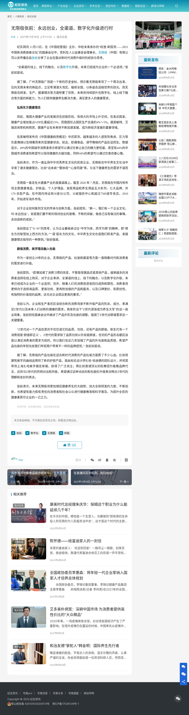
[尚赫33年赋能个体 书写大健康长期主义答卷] (147, 109)
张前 (35, 57)
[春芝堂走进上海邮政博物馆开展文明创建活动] (147, 126)
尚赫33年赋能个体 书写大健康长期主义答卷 (168, 108)
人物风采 (18, 542)
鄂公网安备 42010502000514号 (31, 703)
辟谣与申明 (157, 5)
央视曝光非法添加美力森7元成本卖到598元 (168, 90)
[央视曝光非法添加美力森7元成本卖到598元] (147, 91)
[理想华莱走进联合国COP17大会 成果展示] (147, 198)
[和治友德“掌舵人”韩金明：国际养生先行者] (28, 653)
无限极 (102, 52)
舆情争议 (47, 5)
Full (13, 36)
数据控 (125, 5)
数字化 (67, 67)
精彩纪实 (140, 5)
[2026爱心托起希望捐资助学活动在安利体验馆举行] (147, 216)
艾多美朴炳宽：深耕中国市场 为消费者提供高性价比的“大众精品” (87, 612)
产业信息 (63, 5)
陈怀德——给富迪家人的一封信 (76, 541)
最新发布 (151, 60)
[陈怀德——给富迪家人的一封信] (28, 549)
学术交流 (95, 5)
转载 (66, 433)
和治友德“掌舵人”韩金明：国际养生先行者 (84, 646)
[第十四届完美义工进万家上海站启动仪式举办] (158, 35)
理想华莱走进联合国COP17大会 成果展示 (168, 197)
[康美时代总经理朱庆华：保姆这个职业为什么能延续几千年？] (28, 512)
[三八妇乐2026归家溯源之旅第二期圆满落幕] (147, 162)
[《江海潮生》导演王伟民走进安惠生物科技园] (147, 180)
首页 (35, 5)
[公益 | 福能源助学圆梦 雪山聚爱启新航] (147, 144)
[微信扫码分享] (92, 460)
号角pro (27, 693)
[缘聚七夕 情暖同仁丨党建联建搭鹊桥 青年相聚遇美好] (147, 234)
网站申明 (89, 693)
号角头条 (58, 693)
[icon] (178, 698)
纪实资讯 (12, 693)
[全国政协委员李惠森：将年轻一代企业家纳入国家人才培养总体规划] (28, 580)
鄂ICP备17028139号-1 (65, 703)
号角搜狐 (73, 693)
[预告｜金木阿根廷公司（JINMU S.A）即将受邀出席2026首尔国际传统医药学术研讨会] (147, 73)
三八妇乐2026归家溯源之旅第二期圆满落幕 (168, 161)
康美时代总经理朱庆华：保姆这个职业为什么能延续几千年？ (88, 507)
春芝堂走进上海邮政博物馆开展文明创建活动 (168, 126)
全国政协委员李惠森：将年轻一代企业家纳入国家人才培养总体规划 (88, 575)
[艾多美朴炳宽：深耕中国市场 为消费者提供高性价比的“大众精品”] (28, 617)
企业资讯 (79, 5)
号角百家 (42, 693)
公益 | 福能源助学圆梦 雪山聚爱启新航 (168, 144)
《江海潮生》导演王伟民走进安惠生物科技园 (168, 179)
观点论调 (62, 36)
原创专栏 (111, 5)
